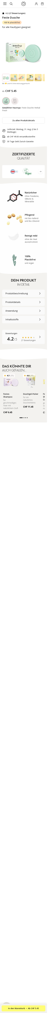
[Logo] (23, 4)
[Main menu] (5, 3)
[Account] (36, 3)
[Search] (11, 3)
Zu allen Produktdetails (23, 120)
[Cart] (42, 3)
